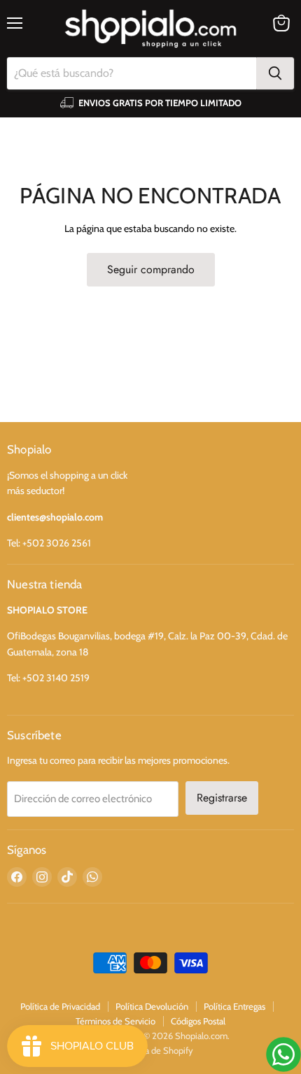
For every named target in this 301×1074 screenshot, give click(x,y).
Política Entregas (234, 1006)
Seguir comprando (151, 269)
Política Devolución (151, 1006)
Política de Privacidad (60, 1006)
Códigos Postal (198, 1020)
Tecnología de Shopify (150, 1050)
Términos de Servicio (115, 1020)
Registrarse (222, 798)
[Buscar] (275, 73)
